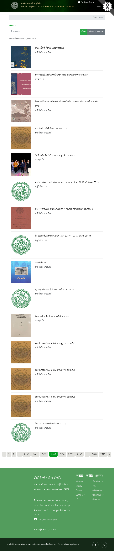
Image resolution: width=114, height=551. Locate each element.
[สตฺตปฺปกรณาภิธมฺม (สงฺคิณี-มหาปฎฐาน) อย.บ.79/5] (21, 379)
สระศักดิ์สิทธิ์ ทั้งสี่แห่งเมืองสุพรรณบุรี (49, 48)
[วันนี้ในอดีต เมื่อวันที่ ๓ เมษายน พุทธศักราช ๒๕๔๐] (21, 164)
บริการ (78, 499)
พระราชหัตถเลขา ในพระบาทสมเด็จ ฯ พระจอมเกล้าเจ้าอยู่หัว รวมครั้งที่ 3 (64, 209)
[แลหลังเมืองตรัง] (21, 272)
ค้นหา (83, 32)
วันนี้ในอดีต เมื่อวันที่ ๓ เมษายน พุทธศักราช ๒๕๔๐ (55, 155)
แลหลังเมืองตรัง (41, 263)
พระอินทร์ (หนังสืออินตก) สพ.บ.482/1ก (51, 129)
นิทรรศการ (80, 495)
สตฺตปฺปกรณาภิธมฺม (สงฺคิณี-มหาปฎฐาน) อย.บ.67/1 (55, 343)
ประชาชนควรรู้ (98, 495)
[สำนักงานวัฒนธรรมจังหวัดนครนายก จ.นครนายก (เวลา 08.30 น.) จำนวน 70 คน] (21, 191)
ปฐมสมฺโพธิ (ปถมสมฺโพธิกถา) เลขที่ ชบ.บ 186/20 (54, 290)
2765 (70, 454)
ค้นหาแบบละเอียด (96, 32)
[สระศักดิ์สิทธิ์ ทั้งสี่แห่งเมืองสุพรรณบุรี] (21, 57)
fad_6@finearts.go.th (48, 519)
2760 (26, 454)
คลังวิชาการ (97, 491)
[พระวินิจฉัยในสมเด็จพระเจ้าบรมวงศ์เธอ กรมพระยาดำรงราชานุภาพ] (21, 84)
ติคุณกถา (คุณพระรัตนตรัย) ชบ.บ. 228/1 (51, 424)
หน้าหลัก (79, 482)
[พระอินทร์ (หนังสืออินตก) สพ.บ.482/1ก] (21, 138)
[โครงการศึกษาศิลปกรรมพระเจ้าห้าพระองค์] (21, 325)
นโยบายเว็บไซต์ (45, 544)
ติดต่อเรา (96, 499)
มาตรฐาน (53, 544)
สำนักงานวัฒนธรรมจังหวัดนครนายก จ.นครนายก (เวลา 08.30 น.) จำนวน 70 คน (67, 182)
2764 (62, 454)
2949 (102, 454)
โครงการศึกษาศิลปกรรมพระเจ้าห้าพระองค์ (52, 316)
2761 (35, 454)
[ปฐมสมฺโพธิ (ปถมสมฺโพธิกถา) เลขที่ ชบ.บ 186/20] (21, 299)
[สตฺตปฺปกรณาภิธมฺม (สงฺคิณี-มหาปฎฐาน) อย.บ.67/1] (21, 352)
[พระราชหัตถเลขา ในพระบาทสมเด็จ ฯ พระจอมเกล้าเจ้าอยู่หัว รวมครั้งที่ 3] (21, 218)
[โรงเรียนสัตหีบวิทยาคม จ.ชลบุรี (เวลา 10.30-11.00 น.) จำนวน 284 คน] (21, 245)
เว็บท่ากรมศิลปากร (87, 2)
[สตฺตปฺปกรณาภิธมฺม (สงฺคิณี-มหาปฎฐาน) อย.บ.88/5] (21, 406)
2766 (79, 454)
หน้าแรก (93, 17)
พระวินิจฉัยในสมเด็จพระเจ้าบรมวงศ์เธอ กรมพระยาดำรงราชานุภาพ (61, 75)
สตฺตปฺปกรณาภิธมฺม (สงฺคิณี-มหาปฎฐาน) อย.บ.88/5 (55, 397)
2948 (94, 454)
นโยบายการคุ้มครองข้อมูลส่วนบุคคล (68, 544)
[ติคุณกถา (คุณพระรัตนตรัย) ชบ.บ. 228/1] (21, 433)
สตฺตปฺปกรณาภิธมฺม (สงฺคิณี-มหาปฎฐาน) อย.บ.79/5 (55, 370)
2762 (44, 454)
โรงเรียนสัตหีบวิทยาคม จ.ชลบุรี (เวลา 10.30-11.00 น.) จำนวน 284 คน (63, 236)
